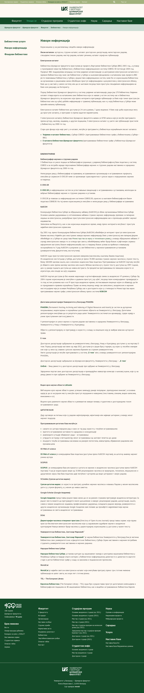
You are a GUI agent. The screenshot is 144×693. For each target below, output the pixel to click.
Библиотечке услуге (15, 41)
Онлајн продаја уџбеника (13, 631)
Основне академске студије (82, 649)
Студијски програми (52, 20)
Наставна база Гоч (112, 643)
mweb (77, 686)
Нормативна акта (44, 628)
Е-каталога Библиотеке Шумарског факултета (62, 140)
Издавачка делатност (46, 632)
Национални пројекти (114, 615)
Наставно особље (44, 622)
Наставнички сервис (11, 2)
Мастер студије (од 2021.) (82, 619)
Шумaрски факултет (12, 27)
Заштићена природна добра (49, 638)
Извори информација (15, 47)
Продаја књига (75, 2)
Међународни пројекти (114, 619)
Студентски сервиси (27, 2)
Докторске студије (79, 656)
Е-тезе (123, 361)
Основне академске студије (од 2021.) (86, 612)
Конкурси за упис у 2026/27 (58, 2)
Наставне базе (124, 20)
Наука (94, 20)
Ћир (122, 2)
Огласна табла (41, 2)
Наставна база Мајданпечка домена (119, 646)
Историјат (42, 615)
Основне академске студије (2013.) (85, 615)
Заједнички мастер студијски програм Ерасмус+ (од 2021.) (86, 632)
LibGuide (68, 385)
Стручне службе (44, 625)
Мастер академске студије (82, 653)
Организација (43, 619)
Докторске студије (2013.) (82, 639)
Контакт (84, 2)
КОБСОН (103, 291)
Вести (6, 627)
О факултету (43, 612)
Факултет (17, 20)
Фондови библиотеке (15, 54)
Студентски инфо (77, 20)
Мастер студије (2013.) (80, 622)
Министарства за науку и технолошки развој (91, 238)
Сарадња (107, 20)
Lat (125, 2)
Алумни (7, 647)
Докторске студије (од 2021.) (83, 636)
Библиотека (42, 635)
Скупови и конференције (115, 612)
